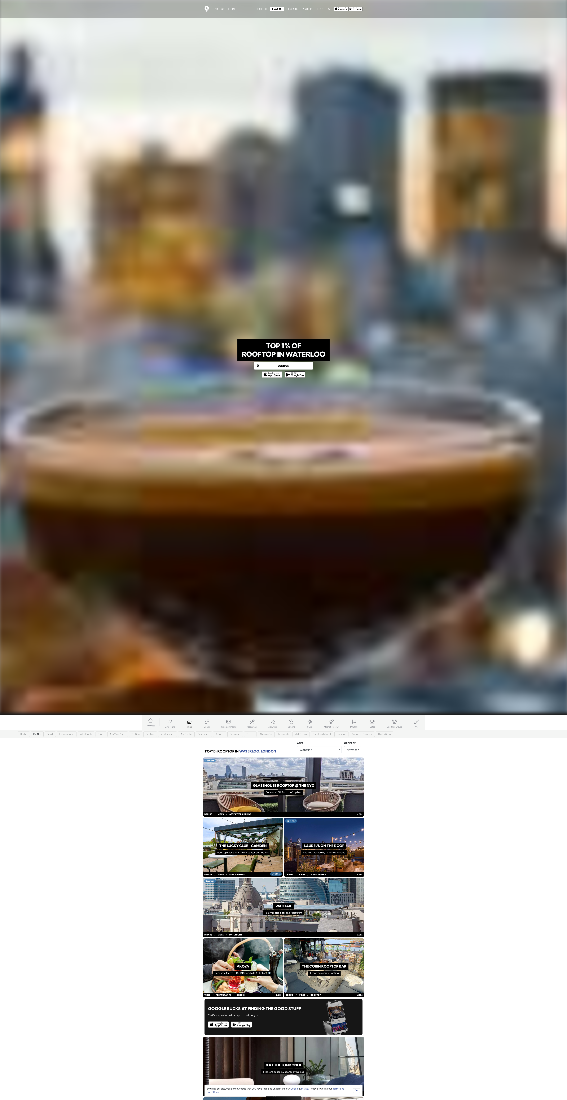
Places (276, 9)
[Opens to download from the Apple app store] (341, 8)
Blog (320, 9)
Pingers (307, 9)
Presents (292, 9)
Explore (262, 9)
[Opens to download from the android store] (355, 8)
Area (300, 743)
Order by (350, 743)
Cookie (294, 1088)
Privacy (305, 1088)
